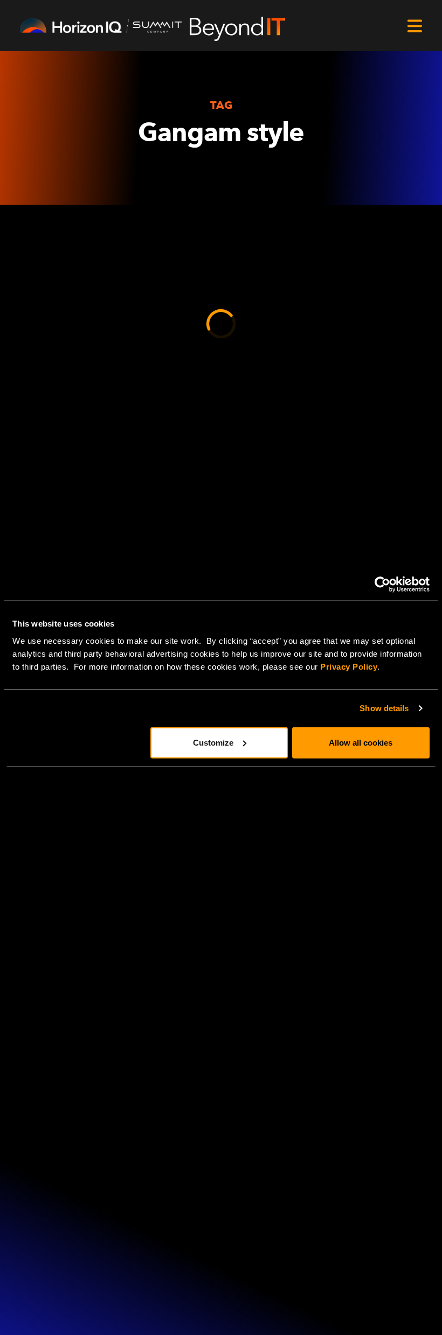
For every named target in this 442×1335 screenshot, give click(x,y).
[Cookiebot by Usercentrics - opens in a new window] (382, 584)
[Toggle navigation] (414, 25)
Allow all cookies (360, 742)
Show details (384, 708)
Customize (213, 742)
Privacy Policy (348, 666)
